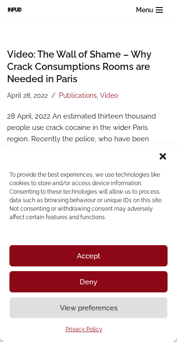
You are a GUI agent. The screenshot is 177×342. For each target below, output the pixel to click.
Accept (88, 256)
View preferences (89, 308)
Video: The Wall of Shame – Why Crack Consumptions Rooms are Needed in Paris (79, 67)
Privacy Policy (84, 329)
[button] (163, 156)
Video (109, 95)
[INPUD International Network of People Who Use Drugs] (17, 10)
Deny (88, 282)
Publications (78, 95)
